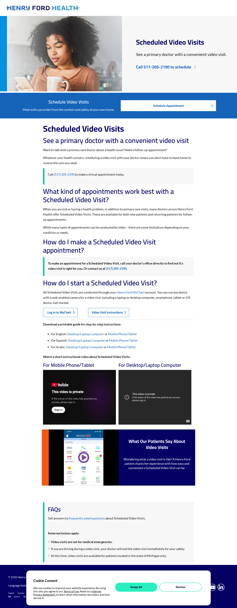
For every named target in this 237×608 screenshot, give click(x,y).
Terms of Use (71, 591)
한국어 (17, 596)
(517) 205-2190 (64, 174)
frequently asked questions (87, 518)
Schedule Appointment (168, 106)
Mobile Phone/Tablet (122, 334)
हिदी (9, 596)
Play (83, 457)
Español (21, 593)
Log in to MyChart (59, 312)
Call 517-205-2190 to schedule (163, 67)
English (11, 593)
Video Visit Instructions (107, 312)
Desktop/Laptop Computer (85, 334)
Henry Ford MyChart (131, 292)
